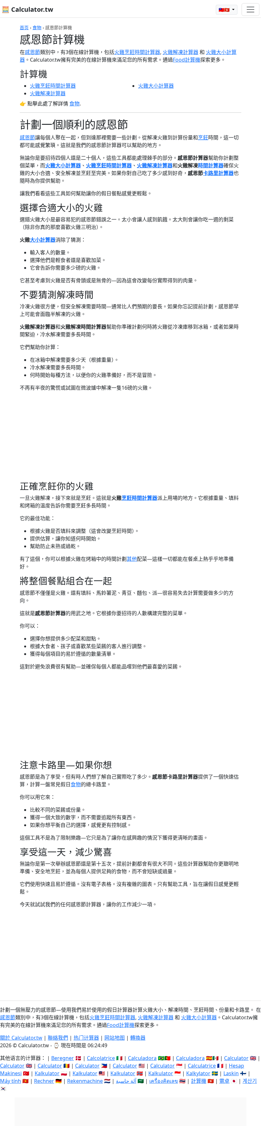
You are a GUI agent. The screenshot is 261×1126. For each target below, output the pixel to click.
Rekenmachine (85, 1080)
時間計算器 (210, 165)
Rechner (44, 1080)
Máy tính (10, 1080)
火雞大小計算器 (156, 85)
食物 (36, 27)
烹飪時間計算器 (139, 497)
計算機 (198, 1080)
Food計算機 (186, 59)
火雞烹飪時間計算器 (137, 52)
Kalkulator (47, 1073)
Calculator (236, 1058)
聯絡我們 (58, 1037)
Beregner (62, 1058)
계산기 (250, 1080)
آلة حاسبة (126, 1080)
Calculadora (142, 1058)
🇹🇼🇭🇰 (225, 10)
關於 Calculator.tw (21, 1037)
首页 (24, 27)
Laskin (231, 1073)
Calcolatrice (101, 1058)
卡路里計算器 (218, 173)
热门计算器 (86, 1037)
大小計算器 (42, 239)
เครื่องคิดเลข (163, 1080)
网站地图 (114, 1037)
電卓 (224, 1080)
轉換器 (137, 1037)
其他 (132, 558)
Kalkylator (198, 1073)
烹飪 (203, 137)
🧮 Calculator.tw (27, 9)
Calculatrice (202, 1065)
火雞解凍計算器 (180, 52)
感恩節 (32, 52)
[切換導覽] (250, 9)
